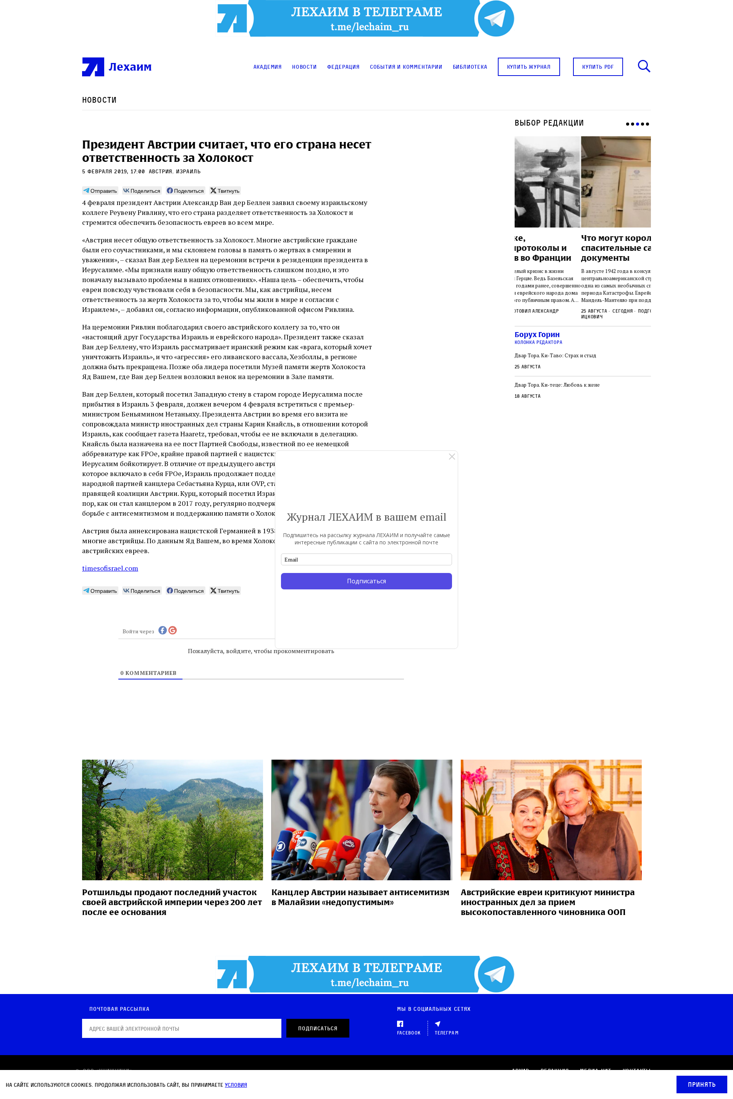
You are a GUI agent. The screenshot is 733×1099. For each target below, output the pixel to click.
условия (236, 1084)
